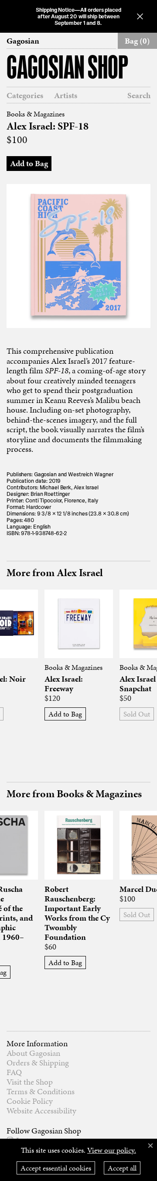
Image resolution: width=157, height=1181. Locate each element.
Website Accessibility (41, 1110)
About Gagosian (33, 1053)
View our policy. (111, 1150)
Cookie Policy (30, 1101)
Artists (65, 95)
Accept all (122, 1168)
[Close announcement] (140, 16)
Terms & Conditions (41, 1091)
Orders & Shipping (38, 1062)
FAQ (14, 1072)
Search (138, 95)
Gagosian (23, 41)
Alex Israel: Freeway (63, 683)
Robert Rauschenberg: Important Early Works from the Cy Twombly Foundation (77, 913)
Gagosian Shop (67, 69)
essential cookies (55, 1168)
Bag (137, 41)
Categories (25, 95)
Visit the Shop (30, 1082)
